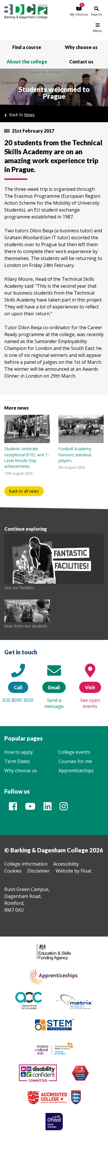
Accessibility (66, 864)
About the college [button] (27, 61)
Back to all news (24, 491)
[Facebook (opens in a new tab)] (13, 808)
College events (74, 752)
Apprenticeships (76, 770)
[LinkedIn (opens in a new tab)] (47, 808)
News (29, 114)
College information (26, 864)
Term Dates (17, 761)
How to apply (18, 752)
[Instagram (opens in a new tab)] (64, 808)
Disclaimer (38, 871)
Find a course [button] (26, 47)
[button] (79, 11)
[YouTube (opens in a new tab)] (30, 808)
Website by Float (73, 871)
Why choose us (20, 770)
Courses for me (75, 761)
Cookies (13, 871)
